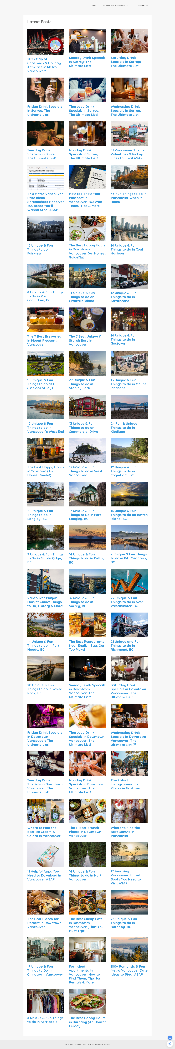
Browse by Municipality (114, 6)
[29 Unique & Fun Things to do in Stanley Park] (87, 373)
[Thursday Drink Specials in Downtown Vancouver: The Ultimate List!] (87, 726)
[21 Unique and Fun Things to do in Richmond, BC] (129, 635)
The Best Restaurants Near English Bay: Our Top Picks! (87, 645)
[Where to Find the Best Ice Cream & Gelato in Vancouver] (45, 821)
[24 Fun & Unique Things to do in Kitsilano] (129, 417)
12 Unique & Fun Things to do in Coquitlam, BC (123, 471)
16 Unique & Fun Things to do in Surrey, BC (82, 602)
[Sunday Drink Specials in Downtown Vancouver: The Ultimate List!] (87, 678)
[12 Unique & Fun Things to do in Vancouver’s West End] (45, 417)
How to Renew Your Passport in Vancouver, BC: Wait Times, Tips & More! (85, 200)
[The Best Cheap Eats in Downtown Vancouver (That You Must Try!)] (87, 912)
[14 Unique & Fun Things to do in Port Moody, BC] (45, 635)
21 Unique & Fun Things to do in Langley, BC (40, 515)
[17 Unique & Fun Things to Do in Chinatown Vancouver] (45, 959)
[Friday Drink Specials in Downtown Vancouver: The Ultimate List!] (45, 726)
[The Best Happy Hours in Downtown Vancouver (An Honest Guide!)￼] (87, 238)
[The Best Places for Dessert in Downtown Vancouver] (45, 912)
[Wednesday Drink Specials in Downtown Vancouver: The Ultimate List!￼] (129, 726)
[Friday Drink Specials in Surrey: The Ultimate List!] (45, 100)
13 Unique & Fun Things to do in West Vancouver (85, 471)
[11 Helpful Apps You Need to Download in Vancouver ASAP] (45, 864)
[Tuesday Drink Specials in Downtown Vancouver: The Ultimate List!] (45, 773)
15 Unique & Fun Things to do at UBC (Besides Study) (43, 384)
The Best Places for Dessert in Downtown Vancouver (44, 923)
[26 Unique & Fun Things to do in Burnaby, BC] (129, 912)
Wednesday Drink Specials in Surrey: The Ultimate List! (126, 110)
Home (93, 6)
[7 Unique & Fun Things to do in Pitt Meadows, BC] (129, 547)
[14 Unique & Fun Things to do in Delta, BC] (87, 547)
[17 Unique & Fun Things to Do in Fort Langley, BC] (87, 504)
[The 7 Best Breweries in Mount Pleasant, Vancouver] (45, 329)
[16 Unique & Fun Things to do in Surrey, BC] (87, 591)
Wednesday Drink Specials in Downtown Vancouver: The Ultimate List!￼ (128, 739)
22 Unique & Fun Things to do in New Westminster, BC (127, 602)
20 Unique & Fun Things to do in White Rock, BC (44, 689)
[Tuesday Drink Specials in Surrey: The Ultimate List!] (45, 143)
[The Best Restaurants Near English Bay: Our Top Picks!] (87, 635)
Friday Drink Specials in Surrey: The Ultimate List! (44, 110)
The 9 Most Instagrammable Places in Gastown (125, 784)
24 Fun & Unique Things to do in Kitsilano (124, 427)
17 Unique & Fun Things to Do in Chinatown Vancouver (45, 970)
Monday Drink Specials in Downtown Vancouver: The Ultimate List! (86, 786)
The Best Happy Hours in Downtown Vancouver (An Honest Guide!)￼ (87, 251)
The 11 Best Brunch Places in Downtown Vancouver (85, 832)
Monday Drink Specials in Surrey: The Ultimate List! (84, 154)
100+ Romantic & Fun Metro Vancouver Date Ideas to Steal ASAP (129, 970)
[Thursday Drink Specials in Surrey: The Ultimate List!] (87, 100)
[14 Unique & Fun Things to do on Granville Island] (87, 286)
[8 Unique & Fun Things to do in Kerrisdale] (45, 1011)
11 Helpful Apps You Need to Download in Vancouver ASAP (44, 875)
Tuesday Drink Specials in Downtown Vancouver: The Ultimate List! (45, 786)
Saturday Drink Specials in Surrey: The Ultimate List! (126, 62)
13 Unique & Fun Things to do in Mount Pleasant (128, 384)
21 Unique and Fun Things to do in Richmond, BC (125, 645)
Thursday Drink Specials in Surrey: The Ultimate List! (84, 110)
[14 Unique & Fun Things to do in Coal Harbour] (129, 238)
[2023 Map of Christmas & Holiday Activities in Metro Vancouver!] (45, 52)
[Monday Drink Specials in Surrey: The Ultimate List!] (87, 143)
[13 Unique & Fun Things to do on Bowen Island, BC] (129, 504)
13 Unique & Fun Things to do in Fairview (40, 249)
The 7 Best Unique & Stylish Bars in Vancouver (85, 340)
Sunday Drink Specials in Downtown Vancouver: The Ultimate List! (87, 691)
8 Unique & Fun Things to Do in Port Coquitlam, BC (45, 296)
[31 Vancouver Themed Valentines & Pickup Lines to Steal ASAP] (129, 143)
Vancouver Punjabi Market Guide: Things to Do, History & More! (45, 602)
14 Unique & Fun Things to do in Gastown (124, 339)
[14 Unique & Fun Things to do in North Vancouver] (87, 864)
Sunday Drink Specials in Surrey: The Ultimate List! (87, 62)
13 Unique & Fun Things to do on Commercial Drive (83, 427)
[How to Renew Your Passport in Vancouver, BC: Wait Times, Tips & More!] (87, 187)
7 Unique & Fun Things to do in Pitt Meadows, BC (129, 558)
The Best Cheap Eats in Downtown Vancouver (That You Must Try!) (86, 925)
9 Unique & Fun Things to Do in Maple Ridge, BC (45, 558)
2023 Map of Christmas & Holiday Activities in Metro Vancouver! (44, 65)
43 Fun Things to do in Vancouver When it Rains (129, 198)
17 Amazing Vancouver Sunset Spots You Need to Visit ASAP (126, 877)
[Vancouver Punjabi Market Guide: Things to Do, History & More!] (45, 591)
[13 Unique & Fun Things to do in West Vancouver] (87, 460)
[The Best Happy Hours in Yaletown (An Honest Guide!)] (45, 460)
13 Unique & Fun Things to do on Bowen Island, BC (129, 515)
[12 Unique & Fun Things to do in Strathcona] (129, 286)
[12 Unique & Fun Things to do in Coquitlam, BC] (129, 460)
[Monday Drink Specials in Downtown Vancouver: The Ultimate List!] (87, 773)
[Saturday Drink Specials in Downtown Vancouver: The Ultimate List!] (129, 678)
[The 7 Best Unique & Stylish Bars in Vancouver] (87, 329)
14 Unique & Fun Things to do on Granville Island (82, 297)
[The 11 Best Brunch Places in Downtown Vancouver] (87, 821)
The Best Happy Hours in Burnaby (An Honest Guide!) (87, 1022)
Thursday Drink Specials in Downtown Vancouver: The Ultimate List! (86, 738)
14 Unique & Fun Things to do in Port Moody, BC (43, 645)
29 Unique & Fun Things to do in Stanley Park (82, 384)
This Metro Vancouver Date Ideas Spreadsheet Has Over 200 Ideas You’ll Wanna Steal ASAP (45, 202)
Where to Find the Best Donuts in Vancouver (125, 832)
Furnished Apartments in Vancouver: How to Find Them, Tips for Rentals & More (85, 974)
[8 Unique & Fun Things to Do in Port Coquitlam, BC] (45, 285)
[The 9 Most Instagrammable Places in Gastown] (129, 773)
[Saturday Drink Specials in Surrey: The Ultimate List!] (129, 51)
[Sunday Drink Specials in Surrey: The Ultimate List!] (87, 51)
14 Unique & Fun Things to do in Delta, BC (86, 558)
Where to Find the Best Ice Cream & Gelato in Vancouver (44, 832)
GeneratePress (103, 1044)
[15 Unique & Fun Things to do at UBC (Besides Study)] (45, 373)
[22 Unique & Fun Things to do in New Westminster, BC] (129, 591)
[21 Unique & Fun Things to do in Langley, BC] (45, 504)
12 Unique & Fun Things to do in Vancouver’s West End (45, 427)
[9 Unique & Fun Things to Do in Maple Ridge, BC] (45, 547)
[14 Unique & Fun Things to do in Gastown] (129, 328)
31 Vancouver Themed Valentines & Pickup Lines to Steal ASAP (129, 154)
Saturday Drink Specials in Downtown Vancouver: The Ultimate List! (128, 691)
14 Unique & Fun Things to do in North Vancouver (86, 875)
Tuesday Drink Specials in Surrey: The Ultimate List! (42, 154)
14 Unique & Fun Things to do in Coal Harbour (127, 249)
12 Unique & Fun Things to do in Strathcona (123, 297)
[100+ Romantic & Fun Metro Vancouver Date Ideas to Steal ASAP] (129, 959)
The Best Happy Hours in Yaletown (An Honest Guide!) (45, 471)
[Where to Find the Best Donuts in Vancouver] (129, 821)
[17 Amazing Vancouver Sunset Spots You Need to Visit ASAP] (129, 864)
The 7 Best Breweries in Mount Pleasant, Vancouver (44, 340)
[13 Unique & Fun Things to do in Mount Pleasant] (129, 373)
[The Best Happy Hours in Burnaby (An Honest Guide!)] (87, 1011)
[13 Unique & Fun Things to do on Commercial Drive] (87, 417)
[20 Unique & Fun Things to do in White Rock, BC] (45, 678)
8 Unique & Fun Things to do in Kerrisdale (45, 1020)
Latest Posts (142, 6)
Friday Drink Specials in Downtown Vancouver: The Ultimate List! (44, 738)
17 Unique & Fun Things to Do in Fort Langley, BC (85, 515)
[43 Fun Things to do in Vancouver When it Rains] (129, 187)
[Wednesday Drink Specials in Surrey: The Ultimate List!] (129, 100)
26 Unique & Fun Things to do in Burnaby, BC (124, 923)
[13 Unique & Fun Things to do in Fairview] (45, 238)
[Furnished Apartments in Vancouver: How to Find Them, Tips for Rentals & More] (87, 959)
